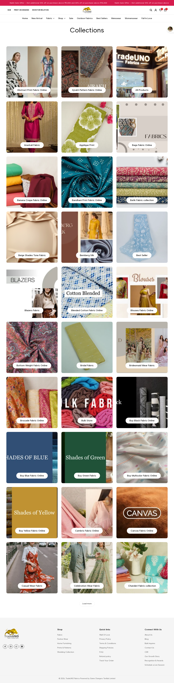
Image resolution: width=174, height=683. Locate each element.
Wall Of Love (104, 635)
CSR (146, 652)
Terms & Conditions (107, 643)
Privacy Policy (105, 639)
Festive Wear (62, 639)
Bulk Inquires (150, 643)
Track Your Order (106, 661)
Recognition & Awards (154, 661)
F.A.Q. (101, 652)
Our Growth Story (152, 656)
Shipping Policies (106, 648)
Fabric (59, 635)
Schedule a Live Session (154, 665)
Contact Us (149, 648)
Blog (147, 639)
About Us (148, 635)
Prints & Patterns (64, 648)
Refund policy (105, 656)
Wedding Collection (65, 652)
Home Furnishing (64, 643)
